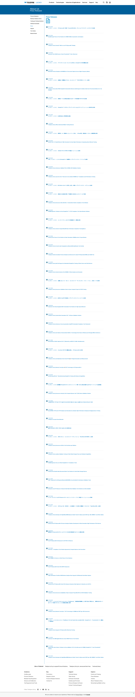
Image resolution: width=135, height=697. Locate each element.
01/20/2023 (76, 620)
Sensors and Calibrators (30, 680)
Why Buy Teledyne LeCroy (35, 18)
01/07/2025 (65, 271)
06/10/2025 (69, 211)
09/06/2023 (59, 427)
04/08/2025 (67, 228)
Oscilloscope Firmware (74, 680)
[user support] (110, 2)
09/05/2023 (62, 445)
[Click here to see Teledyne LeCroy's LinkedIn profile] (48, 689)
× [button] (133, 693)
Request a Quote (50, 676)
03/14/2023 (69, 575)
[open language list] (107, 2)
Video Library (72, 676)
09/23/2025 (72, 141)
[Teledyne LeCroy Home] (33, 2)
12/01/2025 (59, 115)
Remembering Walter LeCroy (98, 683)
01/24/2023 (69, 611)
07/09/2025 (71, 176)
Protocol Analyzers (34, 16)
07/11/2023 (69, 479)
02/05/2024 (65, 349)
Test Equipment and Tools (30, 683)
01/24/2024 (66, 375)
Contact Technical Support (75, 685)
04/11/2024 (66, 341)
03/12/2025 (67, 237)
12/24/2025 (71, 107)
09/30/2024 (64, 315)
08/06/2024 (74, 332)
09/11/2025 (64, 150)
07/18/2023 (67, 471)
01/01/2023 (76, 657)
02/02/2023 (75, 601)
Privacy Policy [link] (79, 694)
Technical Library (96, 666)
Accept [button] (88, 694)
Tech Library (33, 30)
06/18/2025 (67, 193)
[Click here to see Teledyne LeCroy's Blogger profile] (46, 689)
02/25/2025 (66, 245)
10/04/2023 (74, 410)
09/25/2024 (69, 323)
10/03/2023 (55, 419)
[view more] (47, 27)
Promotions (49, 674)
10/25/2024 (74, 280)
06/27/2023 (69, 488)
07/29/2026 (62, 53)
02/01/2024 (68, 358)
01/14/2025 (70, 263)
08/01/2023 (69, 453)
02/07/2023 (70, 592)
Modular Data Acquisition (30, 678)
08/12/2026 (65, 36)
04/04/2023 (60, 557)
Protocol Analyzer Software (75, 683)
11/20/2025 (61, 124)
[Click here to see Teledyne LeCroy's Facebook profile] (38, 689)
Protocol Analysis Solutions (53, 678)
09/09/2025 (67, 159)
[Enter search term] (104, 2)
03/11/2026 (68, 62)
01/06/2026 (75, 89)
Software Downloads (34, 23)
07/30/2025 (64, 167)
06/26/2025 (70, 185)
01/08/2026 (68, 79)
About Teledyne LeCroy (96, 680)
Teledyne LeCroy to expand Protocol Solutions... (56, 666)
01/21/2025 (71, 254)
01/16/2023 (61, 629)
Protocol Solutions (28, 676)
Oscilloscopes (27, 674)
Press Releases (95, 676)
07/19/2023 (62, 462)
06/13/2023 (76, 514)
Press (31, 26)
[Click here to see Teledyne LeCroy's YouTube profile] (43, 689)
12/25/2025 (67, 98)
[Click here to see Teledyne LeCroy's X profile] (40, 689)
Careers (93, 678)
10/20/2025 (73, 133)
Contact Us (49, 680)
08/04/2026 (61, 45)
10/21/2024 (67, 289)
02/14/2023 (69, 583)
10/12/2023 (70, 401)
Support (32, 28)
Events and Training (96, 674)
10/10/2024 (67, 297)
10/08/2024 (66, 306)
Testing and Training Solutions (37, 21)
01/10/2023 (63, 638)
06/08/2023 (74, 523)
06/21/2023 (74, 505)
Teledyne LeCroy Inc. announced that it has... (80, 666)
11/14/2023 (69, 393)
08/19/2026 (71, 27)
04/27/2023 (66, 549)
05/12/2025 (64, 219)
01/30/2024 (64, 367)
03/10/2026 (69, 71)
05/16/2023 (60, 540)
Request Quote (33, 33)
